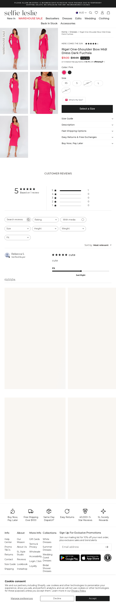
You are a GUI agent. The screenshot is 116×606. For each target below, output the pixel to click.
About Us (22, 547)
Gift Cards (34, 539)
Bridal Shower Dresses (47, 568)
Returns (9, 554)
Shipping (9, 569)
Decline (57, 598)
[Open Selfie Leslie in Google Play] (70, 557)
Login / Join (35, 561)
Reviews (21, 559)
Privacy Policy (78, 590)
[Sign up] (106, 547)
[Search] (91, 13)
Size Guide (10, 564)
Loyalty (33, 566)
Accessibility (35, 556)
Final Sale (85, 58)
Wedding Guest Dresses (47, 557)
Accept (93, 598)
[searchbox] (15, 219)
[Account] (102, 13)
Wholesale (34, 551)
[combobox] (46, 219)
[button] (107, 557)
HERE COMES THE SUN (72, 44)
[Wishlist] (96, 13)
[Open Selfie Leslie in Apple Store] (91, 557)
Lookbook (22, 564)
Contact (9, 559)
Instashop (22, 569)
